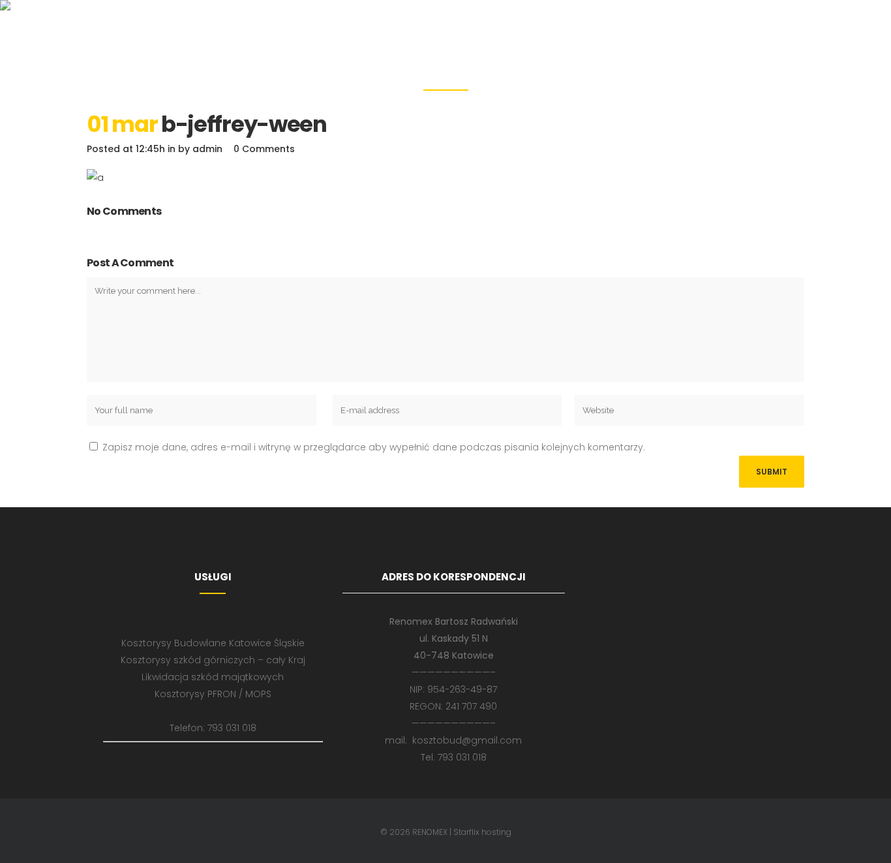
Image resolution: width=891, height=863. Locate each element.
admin (207, 148)
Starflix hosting (482, 832)
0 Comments (264, 148)
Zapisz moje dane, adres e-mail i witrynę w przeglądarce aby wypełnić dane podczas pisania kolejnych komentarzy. (373, 447)
